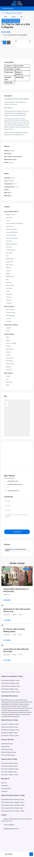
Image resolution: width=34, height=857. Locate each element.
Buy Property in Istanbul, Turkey (10, 680)
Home (2, 12)
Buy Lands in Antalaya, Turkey (9, 769)
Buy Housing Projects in (8, 799)
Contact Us (4, 791)
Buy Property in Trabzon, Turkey (10, 692)
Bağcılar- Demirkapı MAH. (20, 35)
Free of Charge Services (8, 755)
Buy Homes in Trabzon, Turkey (10, 735)
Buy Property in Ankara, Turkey (10, 683)
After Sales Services (7, 749)
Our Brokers (4, 785)
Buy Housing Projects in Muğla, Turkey (12, 808)
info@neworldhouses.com (14, 484)
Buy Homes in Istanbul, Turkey (9, 724)
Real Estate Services (7, 743)
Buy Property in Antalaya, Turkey (10, 686)
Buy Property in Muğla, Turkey (9, 689)
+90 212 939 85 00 (9, 825)
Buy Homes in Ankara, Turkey (9, 727)
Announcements (6, 788)
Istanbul (10, 35)
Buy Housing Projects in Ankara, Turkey (12, 802)
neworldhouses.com (13, 490)
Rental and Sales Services (8, 752)
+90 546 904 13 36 (12, 481)
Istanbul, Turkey (19, 799)
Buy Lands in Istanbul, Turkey (9, 763)
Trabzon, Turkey (19, 811)
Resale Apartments (17, 12)
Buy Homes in (5, 732)
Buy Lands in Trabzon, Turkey (9, 774)
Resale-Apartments (14, 20)
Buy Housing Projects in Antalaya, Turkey (13, 805)
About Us (4, 783)
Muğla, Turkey (13, 732)
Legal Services (5, 746)
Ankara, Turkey (13, 766)
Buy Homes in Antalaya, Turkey (10, 730)
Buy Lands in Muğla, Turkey (9, 772)
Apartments (9, 12)
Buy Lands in (5, 766)
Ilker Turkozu (9, 476)
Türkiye (14, 159)
